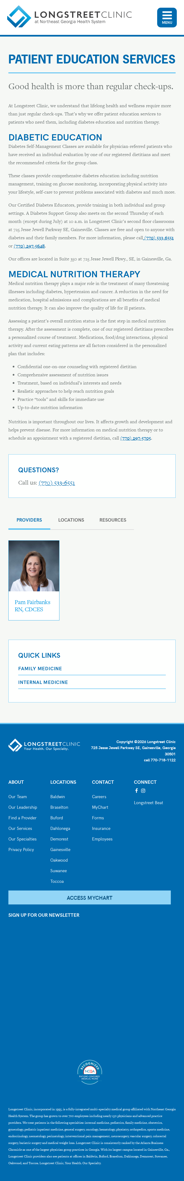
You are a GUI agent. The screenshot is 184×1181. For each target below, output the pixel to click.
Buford (56, 817)
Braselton (59, 806)
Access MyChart (89, 897)
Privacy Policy (21, 849)
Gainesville (60, 849)
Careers (99, 796)
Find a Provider (22, 817)
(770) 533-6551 (57, 482)
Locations (63, 782)
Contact (103, 782)
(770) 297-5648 (29, 246)
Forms (98, 817)
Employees (102, 838)
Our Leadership (22, 806)
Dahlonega (60, 827)
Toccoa (57, 880)
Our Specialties (22, 838)
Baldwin (57, 796)
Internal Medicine (43, 682)
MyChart (100, 806)
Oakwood (59, 859)
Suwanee (58, 870)
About (16, 782)
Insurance (101, 827)
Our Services (20, 827)
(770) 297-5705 (135, 438)
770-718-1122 (163, 759)
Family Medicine (40, 668)
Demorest (59, 838)
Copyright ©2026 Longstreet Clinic (146, 741)
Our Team (17, 796)
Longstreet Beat (148, 802)
